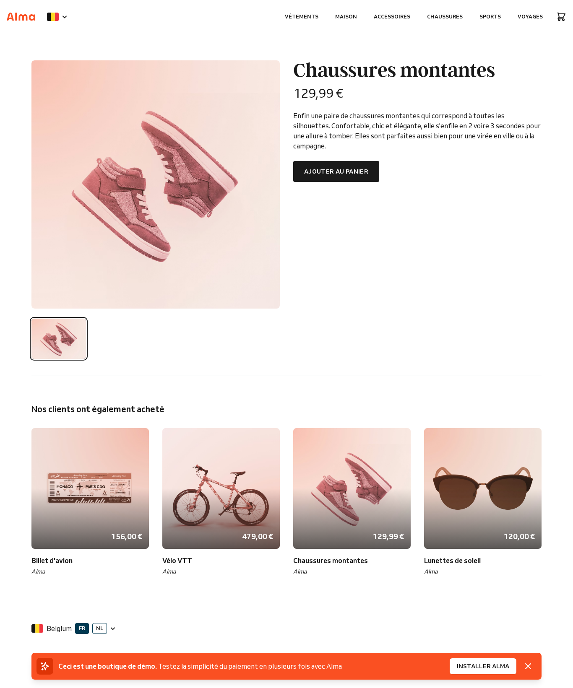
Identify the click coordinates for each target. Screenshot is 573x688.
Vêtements (301, 16)
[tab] (58, 339)
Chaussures (445, 16)
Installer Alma (483, 666)
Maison (346, 16)
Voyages (530, 16)
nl (99, 628)
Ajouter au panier (336, 171)
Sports (490, 16)
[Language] (57, 16)
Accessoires (392, 16)
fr (82, 628)
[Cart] (561, 16)
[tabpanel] (155, 184)
